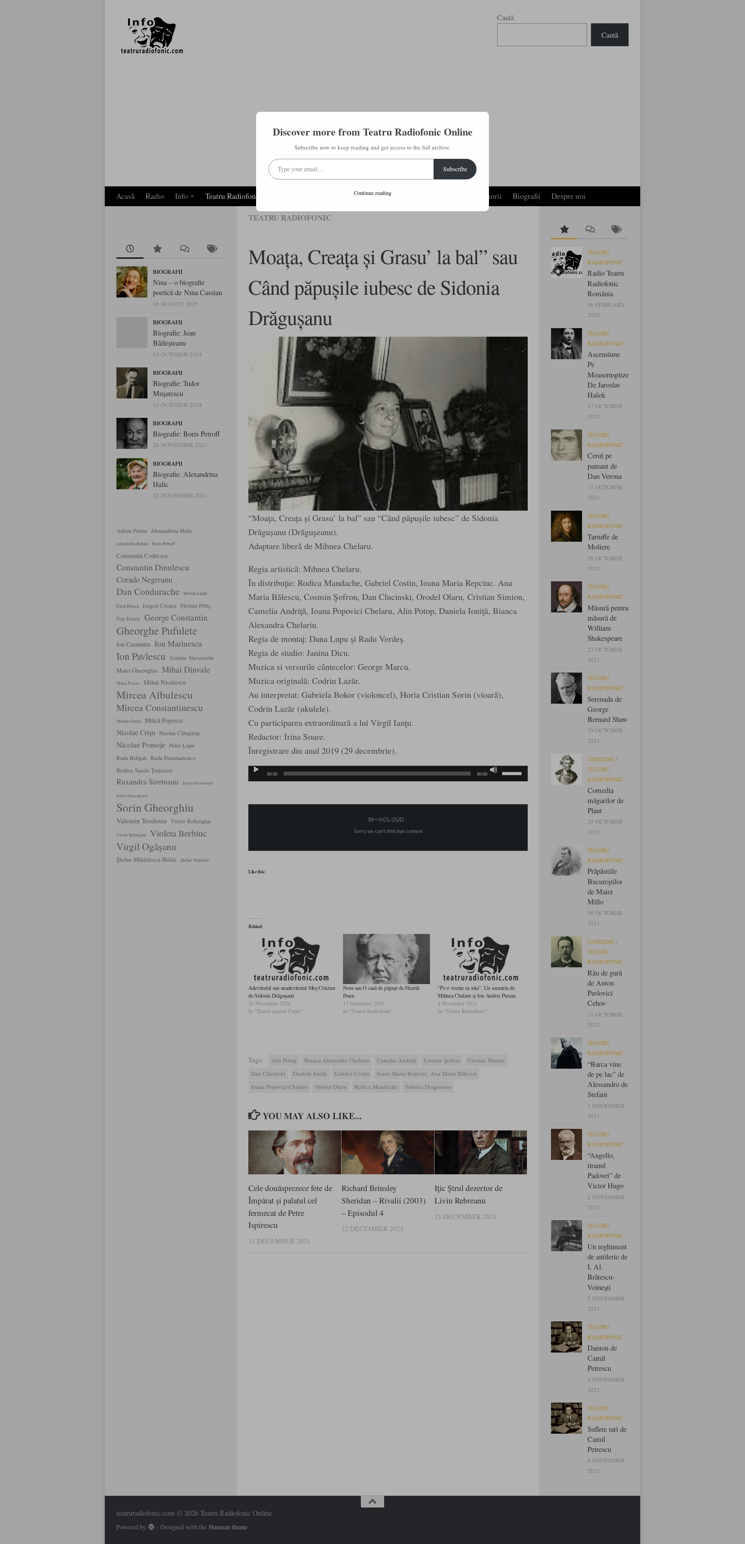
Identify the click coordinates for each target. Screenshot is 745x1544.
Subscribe (455, 169)
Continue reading (373, 192)
